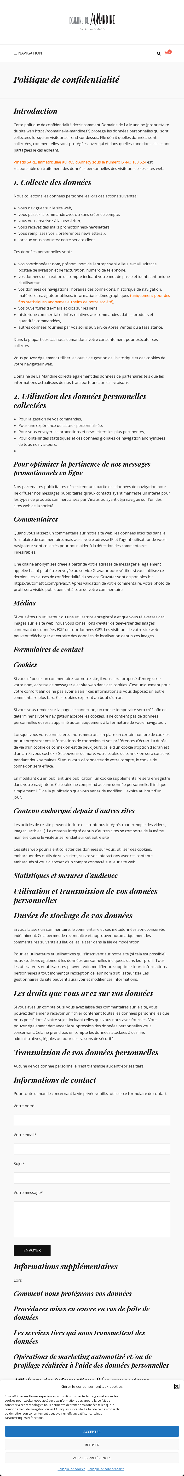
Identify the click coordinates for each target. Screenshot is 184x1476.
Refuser (92, 1444)
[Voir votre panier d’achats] (167, 53)
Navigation (30, 53)
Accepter (92, 1431)
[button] (176, 1386)
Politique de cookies (71, 1469)
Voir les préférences (92, 1457)
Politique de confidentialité (106, 1469)
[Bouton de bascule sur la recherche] (159, 53)
